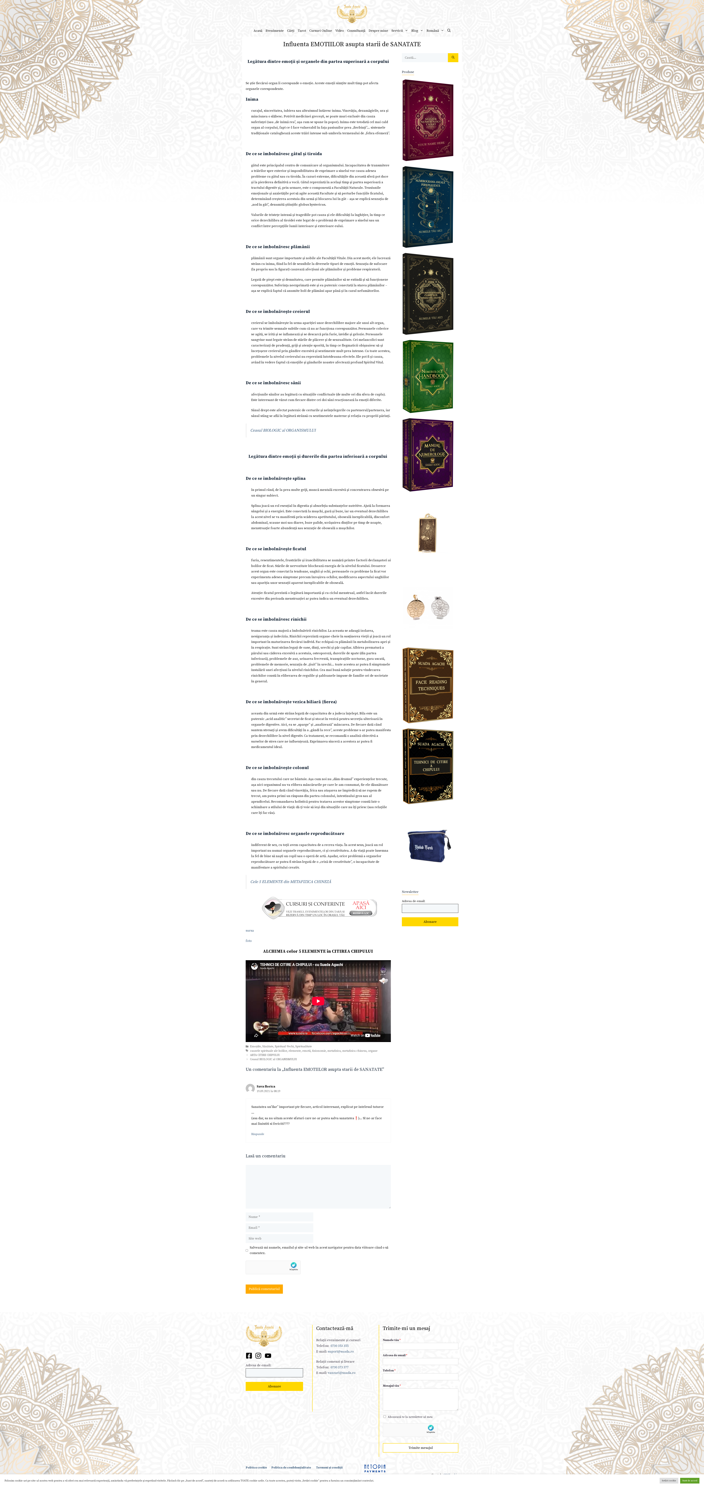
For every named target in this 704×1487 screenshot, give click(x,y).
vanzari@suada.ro (341, 1373)
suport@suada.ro (340, 1351)
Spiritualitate (303, 1046)
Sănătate (267, 1046)
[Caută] (453, 57)
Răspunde (257, 1134)
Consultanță (356, 31)
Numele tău (392, 1340)
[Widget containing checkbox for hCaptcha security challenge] (273, 1268)
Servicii (397, 31)
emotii (306, 1051)
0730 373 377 (340, 1367)
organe (372, 1051)
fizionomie (319, 1051)
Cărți (290, 31)
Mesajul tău (392, 1386)
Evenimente (275, 31)
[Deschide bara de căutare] (449, 31)
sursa (250, 930)
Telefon (389, 1370)
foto (249, 941)
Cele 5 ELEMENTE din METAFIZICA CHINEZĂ (290, 881)
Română (433, 31)
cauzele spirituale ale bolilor (268, 1051)
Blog (414, 31)
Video (339, 31)
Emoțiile (255, 1046)
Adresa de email (395, 1355)
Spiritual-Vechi (284, 1046)
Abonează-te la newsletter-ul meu (410, 1417)
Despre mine (378, 31)
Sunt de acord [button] (689, 1480)
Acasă (258, 31)
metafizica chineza (354, 1051)
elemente (295, 1051)
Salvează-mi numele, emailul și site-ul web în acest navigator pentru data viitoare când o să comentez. (319, 1250)
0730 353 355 (340, 1346)
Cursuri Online (320, 31)
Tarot (302, 31)
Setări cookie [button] (669, 1480)
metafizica (334, 1051)
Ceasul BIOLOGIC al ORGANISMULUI (283, 430)
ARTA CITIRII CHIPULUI (265, 1055)
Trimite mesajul (420, 1448)
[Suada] (352, 14)
